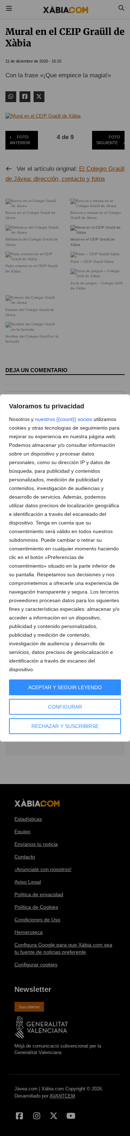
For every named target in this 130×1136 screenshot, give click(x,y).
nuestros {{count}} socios (63, 419)
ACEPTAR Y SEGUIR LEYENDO (65, 687)
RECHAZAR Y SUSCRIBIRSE (65, 726)
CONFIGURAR (65, 707)
